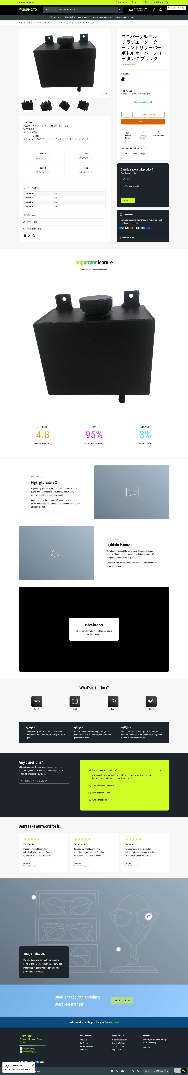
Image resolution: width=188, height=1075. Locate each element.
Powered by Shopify (35, 1071)
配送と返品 (69, 17)
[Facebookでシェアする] (24, 235)
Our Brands (84, 1043)
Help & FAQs (116, 1050)
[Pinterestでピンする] (33, 235)
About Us (83, 1040)
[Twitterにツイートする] (29, 235)
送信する (127, 200)
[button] (70, 17)
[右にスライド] (106, 93)
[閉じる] (33, 1065)
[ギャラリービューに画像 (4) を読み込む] (83, 105)
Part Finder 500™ (123, 2)
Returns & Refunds (118, 1043)
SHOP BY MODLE (83, 17)
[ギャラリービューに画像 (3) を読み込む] (64, 105)
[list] (94, 435)
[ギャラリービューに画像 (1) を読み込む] (27, 105)
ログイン (137, 2)
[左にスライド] (101, 93)
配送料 (123, 94)
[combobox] (90, 10)
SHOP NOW (42, 2)
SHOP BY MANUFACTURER (102, 17)
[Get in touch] (160, 10)
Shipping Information (119, 1040)
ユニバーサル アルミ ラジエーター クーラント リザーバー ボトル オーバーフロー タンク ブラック (60, 23)
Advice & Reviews (86, 1046)
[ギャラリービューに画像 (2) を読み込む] (46, 105)
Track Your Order (118, 1046)
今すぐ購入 (143, 121)
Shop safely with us (129, 238)
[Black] (122, 79)
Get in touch (121, 1000)
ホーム (23, 23)
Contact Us (84, 1050)
